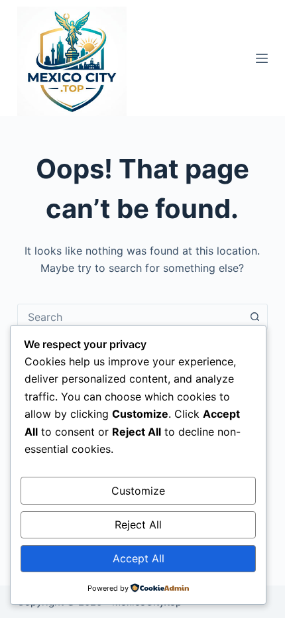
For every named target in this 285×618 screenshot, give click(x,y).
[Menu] (262, 58)
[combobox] (130, 317)
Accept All (138, 558)
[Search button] (254, 317)
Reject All (138, 524)
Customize (138, 490)
